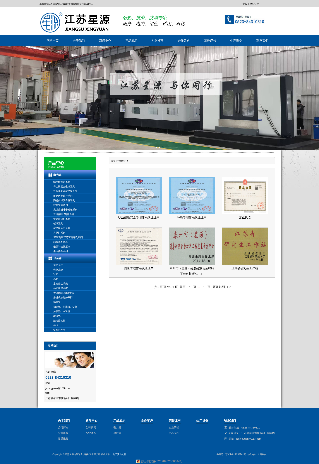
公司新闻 (91, 427)
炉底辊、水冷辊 (61, 311)
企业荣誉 (174, 427)
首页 (113, 160)
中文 (245, 3)
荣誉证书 (210, 40)
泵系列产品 (59, 329)
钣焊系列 (58, 223)
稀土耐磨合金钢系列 (64, 186)
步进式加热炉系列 (63, 297)
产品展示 (131, 40)
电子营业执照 (118, 454)
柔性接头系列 (60, 251)
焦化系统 (58, 269)
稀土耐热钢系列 (61, 181)
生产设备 (236, 40)
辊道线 (57, 316)
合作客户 (184, 40)
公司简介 (63, 427)
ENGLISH (255, 3)
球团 (55, 274)
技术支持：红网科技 (257, 454)
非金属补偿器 (60, 242)
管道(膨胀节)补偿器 (63, 214)
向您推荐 (157, 40)
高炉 (55, 279)
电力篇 (57, 174)
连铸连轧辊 (59, 320)
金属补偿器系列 (61, 246)
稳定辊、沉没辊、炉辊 (65, 306)
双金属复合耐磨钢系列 (65, 191)
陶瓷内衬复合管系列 (64, 200)
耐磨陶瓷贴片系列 (63, 195)
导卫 (55, 325)
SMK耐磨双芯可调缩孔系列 (68, 237)
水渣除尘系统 (60, 283)
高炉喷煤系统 (60, 288)
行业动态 (91, 432)
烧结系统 (58, 265)
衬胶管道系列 (60, 205)
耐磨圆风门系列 (61, 228)
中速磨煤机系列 (61, 218)
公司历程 (63, 432)
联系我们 (262, 40)
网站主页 (53, 40)
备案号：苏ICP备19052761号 (231, 454)
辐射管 (57, 302)
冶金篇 (57, 258)
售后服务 (63, 438)
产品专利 (174, 432)
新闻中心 (105, 40)
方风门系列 (59, 232)
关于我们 (79, 40)
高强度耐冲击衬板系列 (65, 209)
